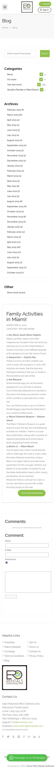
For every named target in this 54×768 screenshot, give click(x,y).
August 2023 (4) (14, 140)
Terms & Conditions (14, 656)
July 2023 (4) (13, 135)
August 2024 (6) (14, 201)
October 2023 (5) (15, 150)
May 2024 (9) (13, 186)
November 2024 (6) (16, 216)
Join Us (32, 642)
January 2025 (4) (15, 227)
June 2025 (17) (14, 252)
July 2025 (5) (13, 257)
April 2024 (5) (13, 181)
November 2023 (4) (16, 155)
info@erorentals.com (22, 722)
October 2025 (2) (15, 272)
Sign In (45, 10)
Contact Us (35, 651)
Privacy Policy (36, 656)
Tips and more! (14, 84)
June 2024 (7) (13, 191)
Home (5, 27)
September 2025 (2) (16, 267)
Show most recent (16, 292)
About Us (34, 647)
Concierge (9, 651)
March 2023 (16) (14, 115)
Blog (6, 660)
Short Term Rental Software (40, 766)
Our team (11, 79)
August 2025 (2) (14, 262)
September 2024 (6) (17, 206)
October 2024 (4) (15, 211)
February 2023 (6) (15, 110)
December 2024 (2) (16, 222)
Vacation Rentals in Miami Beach (23, 89)
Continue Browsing (32, 493)
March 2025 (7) (14, 237)
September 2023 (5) (16, 145)
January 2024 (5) (15, 166)
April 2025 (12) (13, 242)
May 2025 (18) (13, 247)
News (10, 74)
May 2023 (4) (13, 125)
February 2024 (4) (15, 171)
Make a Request (12, 647)
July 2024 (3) (13, 196)
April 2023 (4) (13, 120)
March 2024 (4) (14, 176)
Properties (9, 642)
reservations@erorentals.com (28, 726)
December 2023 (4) (16, 160)
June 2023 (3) (13, 130)
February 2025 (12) (16, 232)
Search (46, 4)
